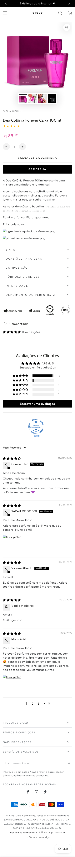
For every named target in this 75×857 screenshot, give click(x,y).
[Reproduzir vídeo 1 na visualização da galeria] (52, 98)
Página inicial (11, 111)
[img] (12, 458)
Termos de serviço (39, 837)
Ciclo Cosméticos (25, 815)
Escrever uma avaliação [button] (37, 404)
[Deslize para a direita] (69, 3)
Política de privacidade (51, 832)
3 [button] (39, 703)
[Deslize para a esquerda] (6, 3)
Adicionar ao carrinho (37, 158)
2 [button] (32, 703)
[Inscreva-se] (70, 763)
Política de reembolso (22, 832)
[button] (60, 13)
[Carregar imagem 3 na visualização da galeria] (42, 98)
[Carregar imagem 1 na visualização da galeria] (23, 98)
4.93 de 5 (48, 363)
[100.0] (36, 426)
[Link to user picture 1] (12, 544)
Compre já (37, 169)
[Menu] (5, 13)
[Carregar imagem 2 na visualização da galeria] (32, 98)
